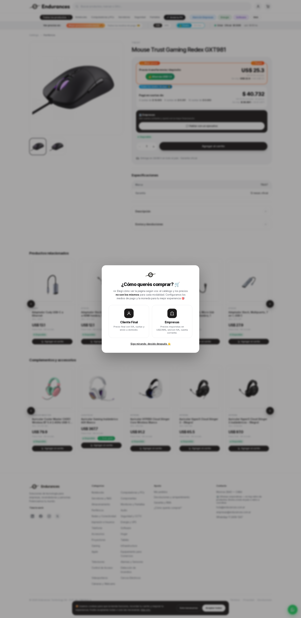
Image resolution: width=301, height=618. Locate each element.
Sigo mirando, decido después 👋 (150, 343)
